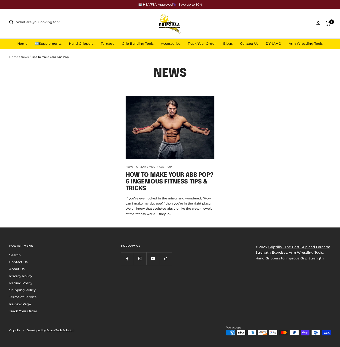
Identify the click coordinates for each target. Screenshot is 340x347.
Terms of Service (23, 297)
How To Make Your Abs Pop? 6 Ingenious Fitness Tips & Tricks (169, 182)
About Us (17, 269)
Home (22, 43)
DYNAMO (273, 43)
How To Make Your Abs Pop (149, 166)
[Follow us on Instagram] (140, 258)
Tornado (107, 43)
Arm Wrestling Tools (306, 43)
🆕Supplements (48, 43)
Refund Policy (20, 283)
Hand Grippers (81, 43)
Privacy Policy (20, 276)
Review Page (20, 304)
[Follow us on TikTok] (165, 258)
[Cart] (328, 23)
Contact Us (249, 43)
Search (15, 255)
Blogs (228, 43)
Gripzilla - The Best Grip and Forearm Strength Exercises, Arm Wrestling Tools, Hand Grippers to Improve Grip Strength (293, 252)
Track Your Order (202, 43)
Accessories (170, 43)
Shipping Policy (22, 290)
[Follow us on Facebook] (127, 258)
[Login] (318, 23)
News (25, 57)
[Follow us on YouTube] (152, 258)
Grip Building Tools (138, 43)
